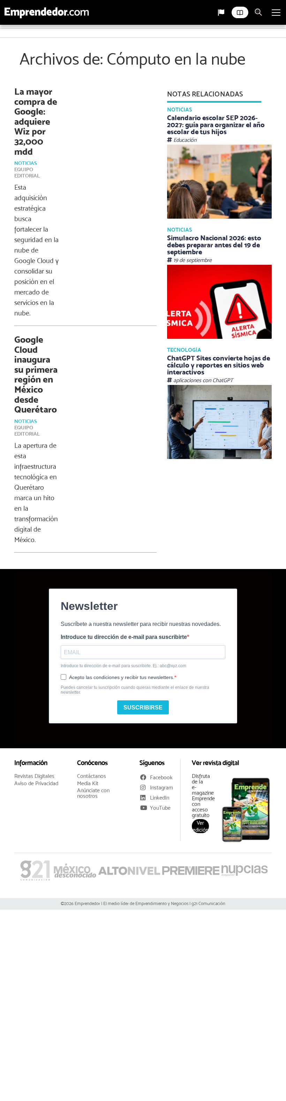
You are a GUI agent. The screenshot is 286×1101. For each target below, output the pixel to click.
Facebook (161, 777)
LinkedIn (159, 797)
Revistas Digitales (34, 776)
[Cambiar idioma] (221, 13)
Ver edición (201, 826)
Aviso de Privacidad (36, 783)
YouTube (160, 807)
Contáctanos (91, 776)
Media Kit (87, 783)
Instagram (161, 787)
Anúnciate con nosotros (93, 793)
